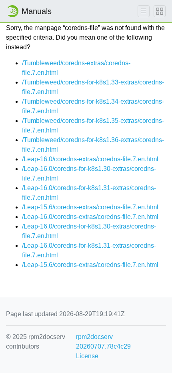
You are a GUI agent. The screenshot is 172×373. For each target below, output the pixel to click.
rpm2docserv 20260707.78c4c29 (103, 341)
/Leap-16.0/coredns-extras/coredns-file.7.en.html (90, 159)
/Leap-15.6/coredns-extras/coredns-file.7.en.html (90, 207)
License (87, 356)
